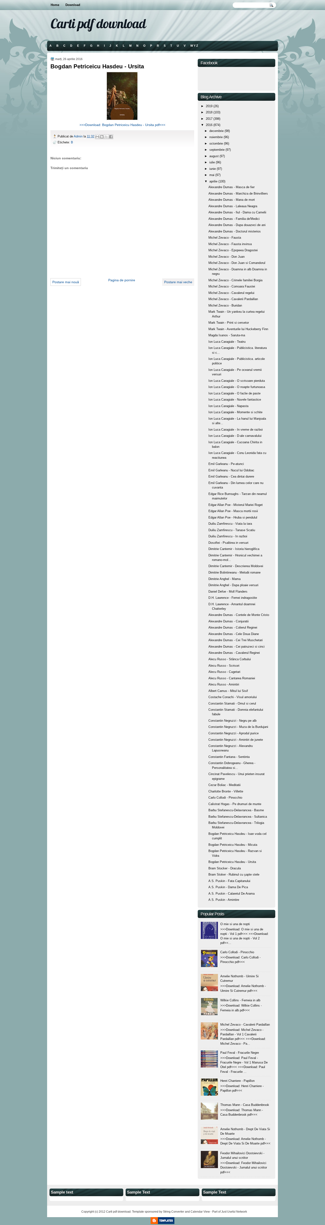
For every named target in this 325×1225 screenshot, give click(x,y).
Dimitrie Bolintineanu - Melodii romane (234, 572)
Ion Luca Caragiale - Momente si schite (235, 412)
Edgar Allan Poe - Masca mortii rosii (233, 511)
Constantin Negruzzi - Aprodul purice (233, 733)
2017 (209, 119)
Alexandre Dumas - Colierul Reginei (232, 627)
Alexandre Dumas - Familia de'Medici (234, 219)
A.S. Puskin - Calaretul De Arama (231, 893)
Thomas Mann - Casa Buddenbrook (244, 1105)
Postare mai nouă (65, 282)
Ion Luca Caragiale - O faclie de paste (234, 393)
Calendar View (200, 1211)
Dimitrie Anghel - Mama (224, 579)
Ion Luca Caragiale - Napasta (228, 406)
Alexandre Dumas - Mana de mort (231, 200)
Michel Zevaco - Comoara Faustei (231, 286)
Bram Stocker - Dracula (224, 868)
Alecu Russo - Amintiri (223, 684)
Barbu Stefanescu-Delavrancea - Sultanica (237, 816)
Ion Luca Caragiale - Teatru (227, 341)
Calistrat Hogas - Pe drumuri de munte (234, 804)
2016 (209, 125)
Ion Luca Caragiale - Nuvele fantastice (234, 399)
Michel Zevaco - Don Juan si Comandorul (236, 263)
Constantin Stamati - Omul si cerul (232, 703)
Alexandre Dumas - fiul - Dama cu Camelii (237, 212)
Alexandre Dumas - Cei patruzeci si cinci (236, 646)
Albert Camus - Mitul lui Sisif (228, 691)
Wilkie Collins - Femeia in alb (240, 1000)
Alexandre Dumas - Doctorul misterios (234, 231)
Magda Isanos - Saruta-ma (226, 335)
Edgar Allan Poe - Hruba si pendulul (232, 517)
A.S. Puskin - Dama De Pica (228, 887)
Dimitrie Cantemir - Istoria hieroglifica (233, 549)
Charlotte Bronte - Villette (225, 791)
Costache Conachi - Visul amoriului (232, 697)
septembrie (217, 149)
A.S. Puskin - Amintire (223, 900)
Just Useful (228, 1211)
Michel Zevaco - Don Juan (226, 256)
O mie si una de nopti (235, 924)
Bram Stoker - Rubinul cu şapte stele (233, 874)
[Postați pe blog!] (101, 136)
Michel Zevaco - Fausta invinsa (230, 244)
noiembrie (216, 137)
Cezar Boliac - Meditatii (224, 785)
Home (55, 5)
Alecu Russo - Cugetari (224, 672)
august (214, 156)
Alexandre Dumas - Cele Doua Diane (233, 634)
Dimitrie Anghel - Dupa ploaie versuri (233, 585)
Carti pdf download (98, 23)
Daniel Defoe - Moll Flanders (227, 591)
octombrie (216, 143)
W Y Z (194, 45)
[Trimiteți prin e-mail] (97, 136)
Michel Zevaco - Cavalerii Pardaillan (233, 299)
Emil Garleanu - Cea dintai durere (231, 476)
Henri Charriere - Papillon (237, 1081)
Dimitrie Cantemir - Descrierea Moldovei (235, 566)
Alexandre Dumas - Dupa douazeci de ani (237, 225)
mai (211, 175)
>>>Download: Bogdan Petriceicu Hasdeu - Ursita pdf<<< (122, 125)
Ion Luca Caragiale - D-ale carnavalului (234, 436)
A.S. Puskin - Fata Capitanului (229, 881)
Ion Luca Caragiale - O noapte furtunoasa (236, 387)
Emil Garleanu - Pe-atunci (226, 464)
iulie (212, 162)
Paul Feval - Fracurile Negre (239, 1052)
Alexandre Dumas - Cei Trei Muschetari (235, 640)
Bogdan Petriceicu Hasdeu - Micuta (232, 845)
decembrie (216, 131)
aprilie (213, 181)
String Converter (173, 1211)
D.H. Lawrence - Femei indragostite (232, 598)
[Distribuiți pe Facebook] (110, 136)
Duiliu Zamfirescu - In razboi (227, 536)
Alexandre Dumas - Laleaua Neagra (232, 206)
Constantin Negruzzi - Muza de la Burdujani (238, 727)
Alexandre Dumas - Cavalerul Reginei (234, 653)
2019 (209, 106)
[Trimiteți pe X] (106, 136)
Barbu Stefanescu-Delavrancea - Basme (236, 810)
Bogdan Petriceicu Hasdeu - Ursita (232, 862)
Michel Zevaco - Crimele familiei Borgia (235, 280)
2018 (209, 112)
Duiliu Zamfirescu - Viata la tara (230, 523)
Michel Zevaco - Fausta (224, 237)
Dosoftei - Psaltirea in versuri (228, 542)
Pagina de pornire (121, 280)
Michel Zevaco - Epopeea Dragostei (233, 250)
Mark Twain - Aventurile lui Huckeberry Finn (238, 329)
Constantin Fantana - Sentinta (229, 757)
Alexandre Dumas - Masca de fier (231, 187)
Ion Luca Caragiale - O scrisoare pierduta (236, 381)
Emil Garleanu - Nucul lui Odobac (231, 470)
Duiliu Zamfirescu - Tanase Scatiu (231, 530)
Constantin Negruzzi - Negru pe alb (232, 720)
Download (72, 5)
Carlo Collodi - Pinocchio (225, 797)
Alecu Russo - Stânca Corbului (229, 659)
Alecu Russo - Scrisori (223, 665)
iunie (212, 169)
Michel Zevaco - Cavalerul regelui (231, 293)
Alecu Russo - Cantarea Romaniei (231, 678)
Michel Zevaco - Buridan (225, 305)
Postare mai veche (178, 282)
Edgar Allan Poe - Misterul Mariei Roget (235, 505)
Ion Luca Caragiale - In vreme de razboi (235, 429)
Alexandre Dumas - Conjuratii (228, 621)
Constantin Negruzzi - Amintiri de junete (235, 739)
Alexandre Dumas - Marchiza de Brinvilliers (238, 193)
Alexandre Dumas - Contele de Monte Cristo (238, 615)
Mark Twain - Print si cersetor (228, 322)
